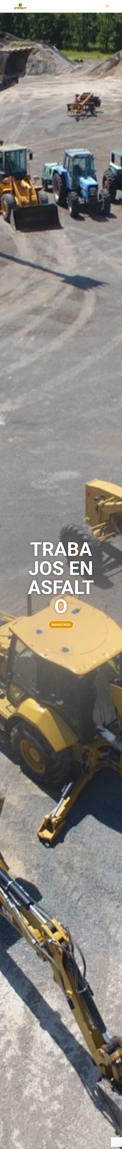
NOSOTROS (61, 624)
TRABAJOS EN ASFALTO (61, 578)
